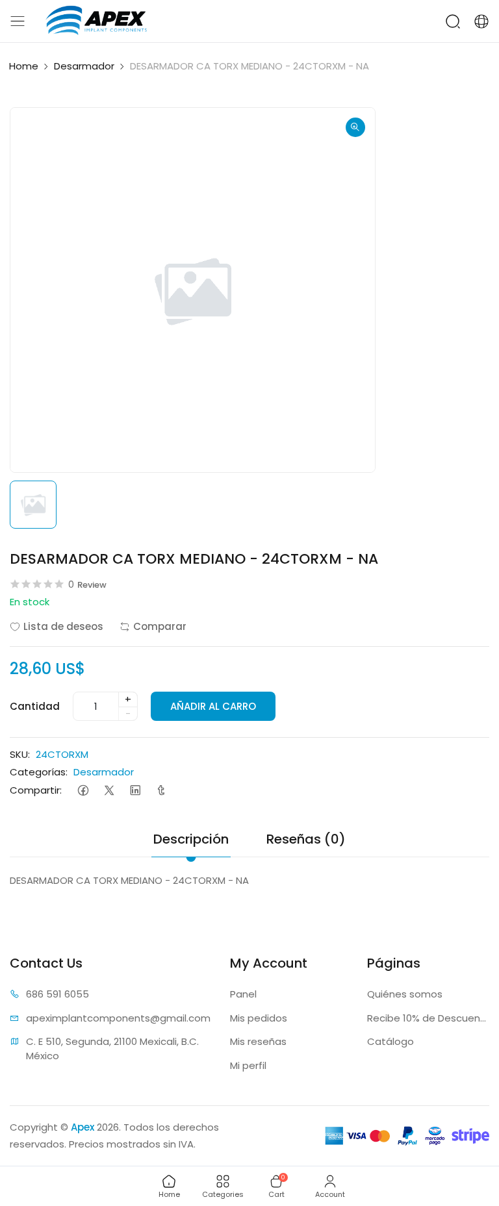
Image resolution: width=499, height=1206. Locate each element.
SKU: (20, 754)
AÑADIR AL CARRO (213, 706)
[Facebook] (82, 790)
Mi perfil (248, 1065)
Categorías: (39, 772)
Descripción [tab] (191, 839)
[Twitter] (108, 790)
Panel (243, 994)
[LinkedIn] (134, 790)
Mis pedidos (258, 1018)
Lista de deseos (63, 626)
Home (23, 66)
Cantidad (35, 706)
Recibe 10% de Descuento (428, 1018)
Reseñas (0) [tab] (306, 839)
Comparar (159, 626)
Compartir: (36, 790)
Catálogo (390, 1041)
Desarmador (84, 66)
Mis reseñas (258, 1041)
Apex (82, 1127)
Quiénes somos (404, 994)
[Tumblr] (160, 790)
